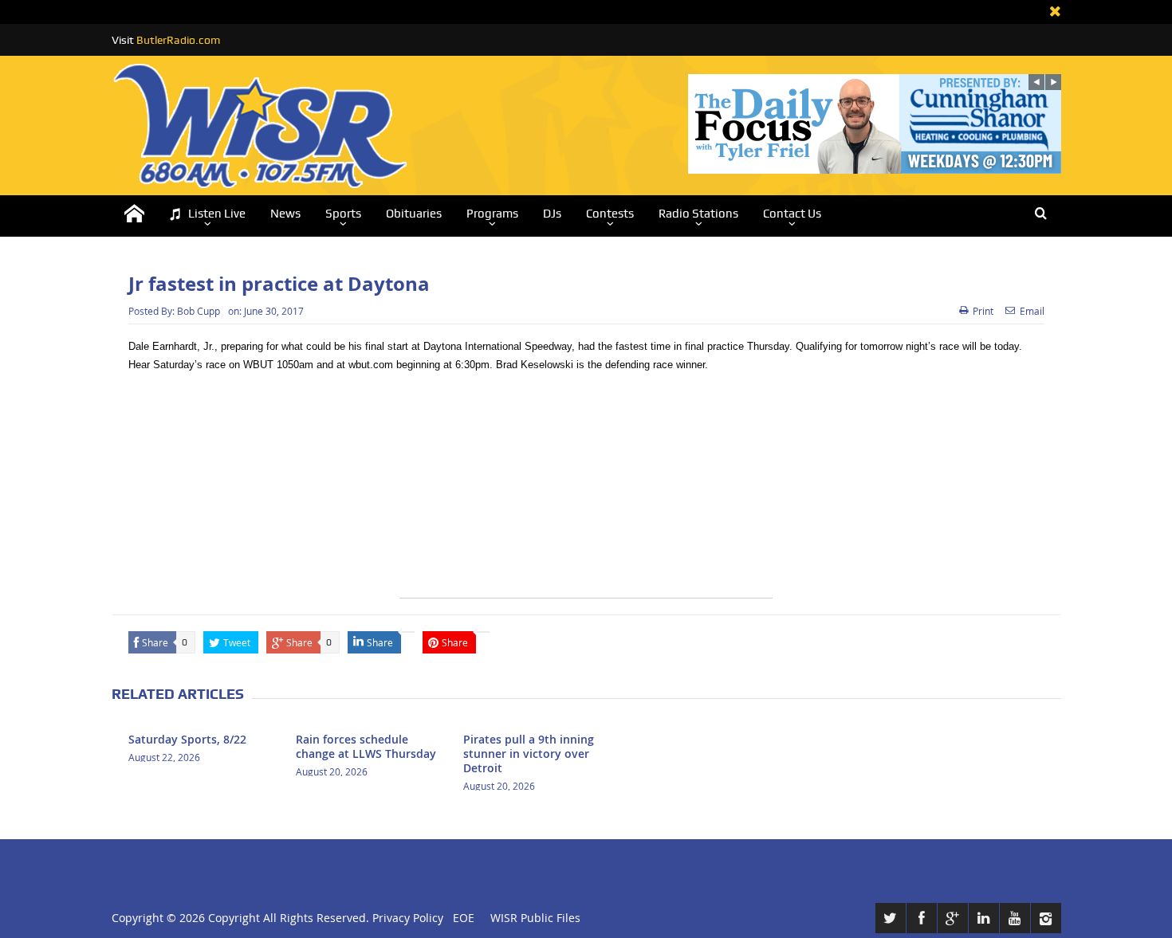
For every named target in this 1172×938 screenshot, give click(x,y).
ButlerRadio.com (178, 39)
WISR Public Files (535, 917)
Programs (492, 213)
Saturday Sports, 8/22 (187, 739)
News (285, 213)
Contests (610, 213)
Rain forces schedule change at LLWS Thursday (366, 746)
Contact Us (792, 213)
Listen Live (217, 213)
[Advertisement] (586, 486)
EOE (460, 917)
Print (983, 310)
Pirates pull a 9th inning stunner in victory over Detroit (528, 753)
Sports (343, 213)
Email (1032, 310)
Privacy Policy (407, 917)
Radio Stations (698, 213)
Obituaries (414, 213)
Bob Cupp (198, 310)
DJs (552, 213)
